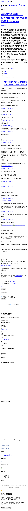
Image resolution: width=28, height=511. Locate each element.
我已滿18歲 (3, 508)
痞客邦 (17, 276)
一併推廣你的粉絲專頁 (5, 445)
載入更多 (3, 289)
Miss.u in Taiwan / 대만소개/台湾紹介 (7, 443)
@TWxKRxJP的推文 (6, 455)
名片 (5, 75)
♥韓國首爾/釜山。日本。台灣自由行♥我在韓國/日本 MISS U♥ (14, 18)
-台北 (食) (12, 283)
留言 (20, 276)
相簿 (5, 71)
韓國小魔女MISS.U (6, 265)
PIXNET (7, 485)
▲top (2, 286)
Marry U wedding (12, 445)
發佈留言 (3, 298)
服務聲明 (17, 487)
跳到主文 (3, 25)
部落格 (5, 73)
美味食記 (12, 281)
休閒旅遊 (13, 68)
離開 (9, 508)
